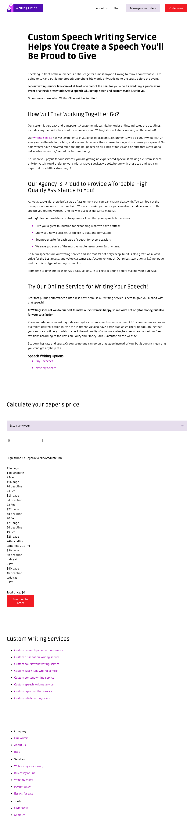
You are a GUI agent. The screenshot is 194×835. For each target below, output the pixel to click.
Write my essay (23, 780)
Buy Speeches (44, 361)
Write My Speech (45, 368)
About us (102, 8)
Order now (176, 8)
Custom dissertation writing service (36, 657)
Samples (19, 815)
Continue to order (20, 601)
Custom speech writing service (33, 684)
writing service (42, 137)
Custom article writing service (33, 698)
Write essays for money (29, 766)
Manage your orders (143, 8)
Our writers (21, 738)
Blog (116, 8)
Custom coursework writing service (36, 664)
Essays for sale (23, 793)
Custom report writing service (33, 691)
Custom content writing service (34, 677)
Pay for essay (22, 786)
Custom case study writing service (36, 671)
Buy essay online (24, 773)
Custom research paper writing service (38, 650)
